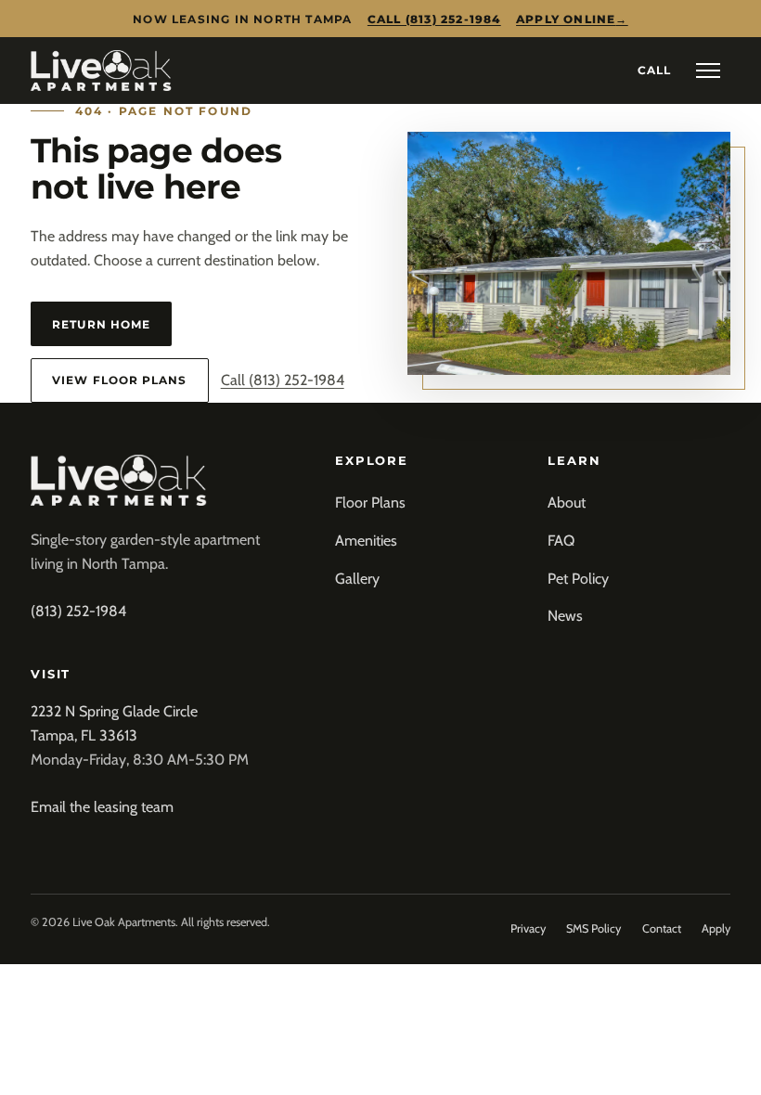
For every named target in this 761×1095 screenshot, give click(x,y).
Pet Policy (578, 578)
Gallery (357, 578)
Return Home (101, 324)
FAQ (561, 540)
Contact (661, 928)
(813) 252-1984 (78, 611)
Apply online (572, 19)
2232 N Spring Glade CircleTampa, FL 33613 (114, 723)
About (567, 502)
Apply (716, 928)
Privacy (528, 928)
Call (654, 70)
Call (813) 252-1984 (434, 19)
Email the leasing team (102, 807)
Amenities (366, 540)
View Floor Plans (119, 380)
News (565, 616)
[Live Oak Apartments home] (101, 70)
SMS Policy (593, 928)
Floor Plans (370, 502)
